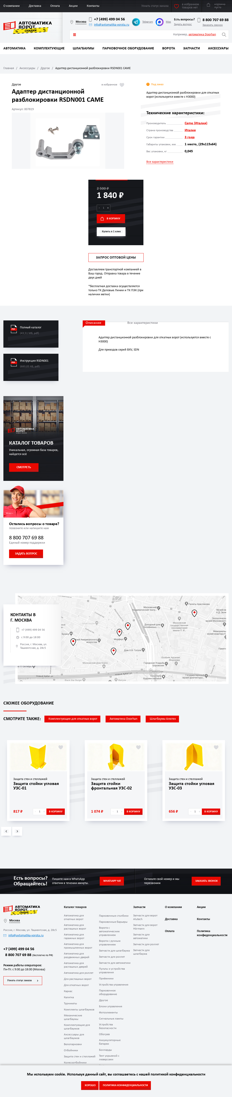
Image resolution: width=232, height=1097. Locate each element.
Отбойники (71, 1050)
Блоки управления (110, 1006)
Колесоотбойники (75, 1062)
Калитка (69, 997)
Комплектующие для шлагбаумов (77, 1027)
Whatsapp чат (112, 881)
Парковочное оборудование (128, 48)
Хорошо (90, 1085)
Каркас (68, 991)
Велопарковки (73, 1044)
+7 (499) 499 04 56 (109, 19)
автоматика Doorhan (202, 34)
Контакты (93, 6)
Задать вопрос (183, 24)
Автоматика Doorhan (123, 719)
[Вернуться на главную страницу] (33, 27)
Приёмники (106, 978)
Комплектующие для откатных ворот (72, 719)
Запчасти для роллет (112, 956)
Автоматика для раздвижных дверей (76, 955)
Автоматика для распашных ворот (75, 927)
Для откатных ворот (76, 985)
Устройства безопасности (107, 1026)
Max (168, 21)
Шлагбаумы (83, 48)
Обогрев (104, 1034)
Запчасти (191, 48)
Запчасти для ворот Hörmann (145, 927)
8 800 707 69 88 (216, 20)
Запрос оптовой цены (116, 257)
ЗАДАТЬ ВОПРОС (26, 553)
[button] (6, 831)
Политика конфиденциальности (211, 933)
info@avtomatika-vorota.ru (111, 25)
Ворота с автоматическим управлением (109, 931)
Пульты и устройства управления (112, 970)
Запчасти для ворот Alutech (145, 917)
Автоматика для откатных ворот (74, 917)
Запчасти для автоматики (114, 962)
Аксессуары (218, 48)
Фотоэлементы (108, 1012)
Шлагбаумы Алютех (163, 719)
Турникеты (70, 1003)
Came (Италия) (196, 123)
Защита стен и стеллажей (79, 1056)
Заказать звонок (213, 25)
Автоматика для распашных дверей (76, 965)
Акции (73, 6)
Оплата (55, 6)
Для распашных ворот (78, 979)
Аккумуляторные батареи (110, 1042)
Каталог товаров (74, 34)
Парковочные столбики (113, 915)
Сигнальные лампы (111, 1018)
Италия (190, 130)
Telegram (147, 21)
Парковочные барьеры (113, 921)
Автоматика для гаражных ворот (74, 936)
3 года (190, 137)
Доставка (35, 6)
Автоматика (14, 48)
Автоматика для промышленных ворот (78, 946)
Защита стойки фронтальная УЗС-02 (111, 786)
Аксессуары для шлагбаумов (74, 1036)
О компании (11, 6)
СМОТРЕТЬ (24, 467)
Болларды (105, 1050)
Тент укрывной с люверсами (109, 1057)
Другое (45, 68)
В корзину (113, 218)
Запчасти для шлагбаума (114, 950)
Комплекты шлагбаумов (79, 1009)
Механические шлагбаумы (73, 1017)
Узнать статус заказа (19, 980)
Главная (8, 68)
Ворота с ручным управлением (110, 943)
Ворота (168, 48)
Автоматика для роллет (78, 972)
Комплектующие (49, 48)
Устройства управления (113, 984)
